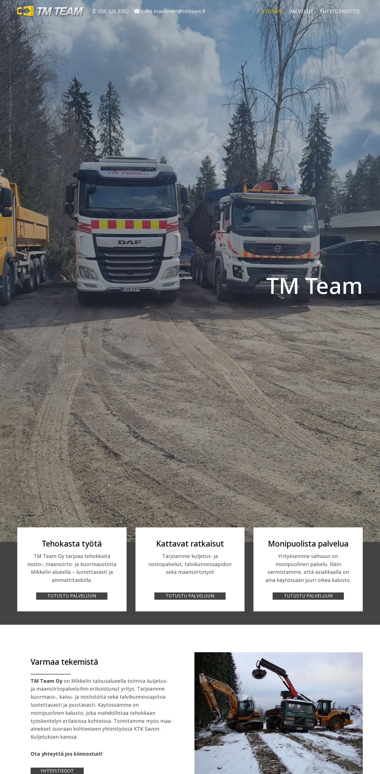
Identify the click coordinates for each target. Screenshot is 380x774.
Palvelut (301, 11)
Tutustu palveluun (71, 596)
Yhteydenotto (340, 11)
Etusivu (272, 11)
